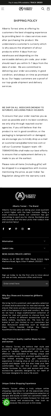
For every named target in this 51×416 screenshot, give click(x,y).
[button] (43, 8)
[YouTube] (29, 229)
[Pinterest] (16, 229)
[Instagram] (23, 229)
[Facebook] (3, 229)
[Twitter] (10, 229)
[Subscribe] (47, 284)
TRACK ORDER (36, 2)
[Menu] (2, 8)
